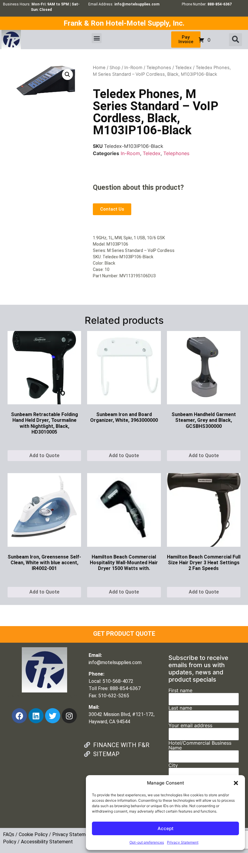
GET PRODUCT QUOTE (124, 633)
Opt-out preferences (146, 842)
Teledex (183, 67)
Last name (180, 708)
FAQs (8, 834)
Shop (114, 67)
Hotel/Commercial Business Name (199, 745)
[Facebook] (19, 715)
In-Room (133, 67)
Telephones (158, 67)
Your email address (190, 725)
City (173, 765)
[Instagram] (69, 715)
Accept (166, 828)
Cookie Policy (33, 834)
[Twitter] (52, 715)
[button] (236, 783)
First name (180, 690)
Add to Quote (44, 455)
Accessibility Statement (47, 842)
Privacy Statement (182, 842)
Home (99, 67)
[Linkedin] (36, 715)
